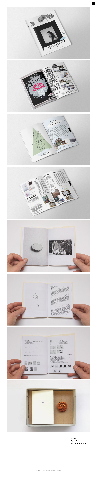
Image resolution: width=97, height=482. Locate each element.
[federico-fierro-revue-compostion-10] (48, 353)
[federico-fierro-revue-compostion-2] (48, 300)
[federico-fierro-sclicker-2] (48, 86)
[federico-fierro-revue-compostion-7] (48, 246)
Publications (77, 441)
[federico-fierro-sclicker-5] (48, 193)
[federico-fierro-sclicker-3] (48, 139)
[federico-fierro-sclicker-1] (48, 33)
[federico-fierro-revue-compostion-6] (48, 406)
